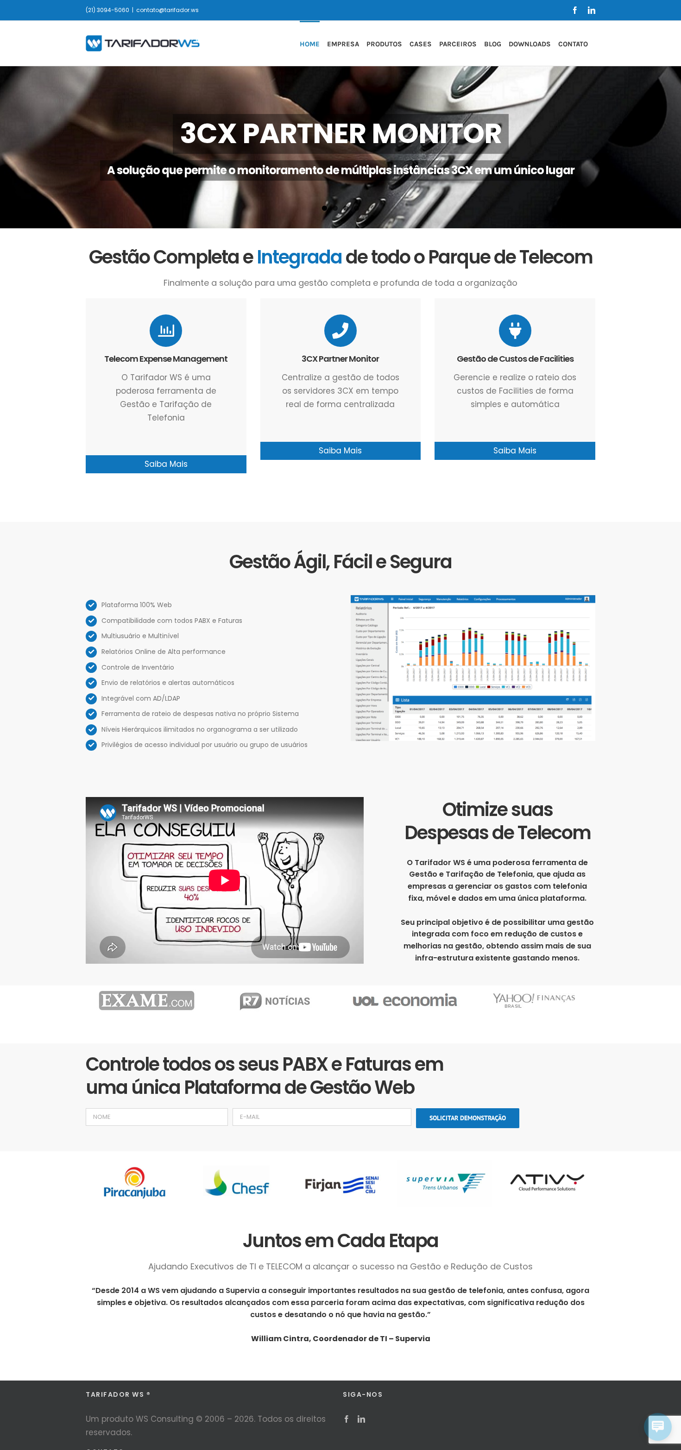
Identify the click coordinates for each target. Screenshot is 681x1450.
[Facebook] (346, 1419)
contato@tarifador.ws (167, 10)
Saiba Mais (166, 464)
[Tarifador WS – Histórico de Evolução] (473, 598)
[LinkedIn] (361, 1419)
